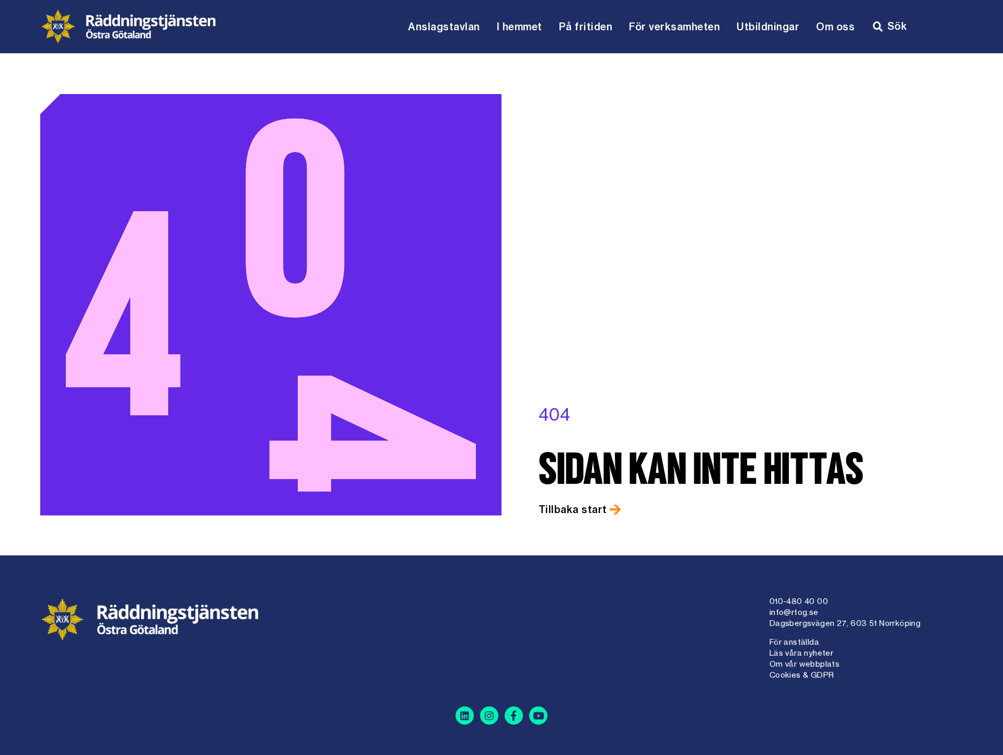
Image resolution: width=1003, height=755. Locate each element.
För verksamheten (674, 26)
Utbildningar (768, 26)
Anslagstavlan (444, 26)
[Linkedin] (465, 715)
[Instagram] (489, 715)
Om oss (835, 26)
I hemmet (519, 26)
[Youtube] (538, 715)
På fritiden (586, 26)
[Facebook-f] (514, 715)
